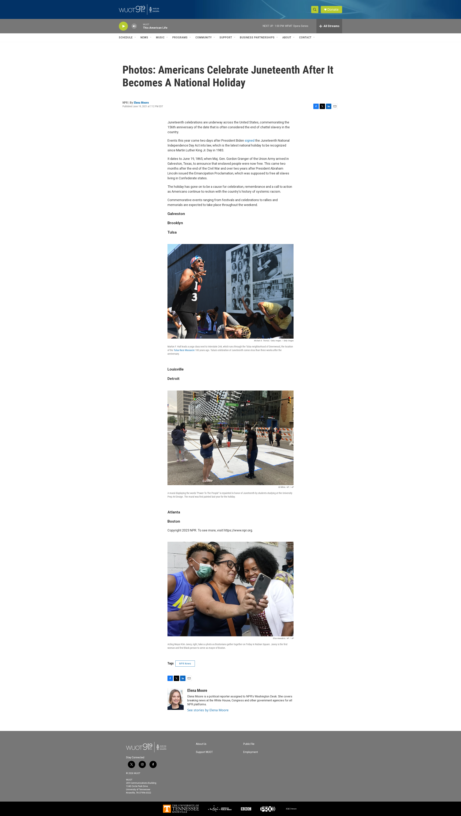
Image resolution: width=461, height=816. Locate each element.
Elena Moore (141, 102)
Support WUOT (204, 752)
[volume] (134, 26)
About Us (201, 744)
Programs (180, 37)
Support (226, 37)
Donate (333, 9)
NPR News (185, 663)
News (144, 37)
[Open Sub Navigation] (135, 37)
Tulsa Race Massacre (184, 350)
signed (249, 140)
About (286, 37)
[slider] (139, 26)
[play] (123, 26)
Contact (305, 37)
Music (160, 37)
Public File (248, 744)
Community (203, 37)
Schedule (126, 37)
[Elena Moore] (175, 699)
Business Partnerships (257, 37)
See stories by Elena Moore (208, 710)
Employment (250, 752)
